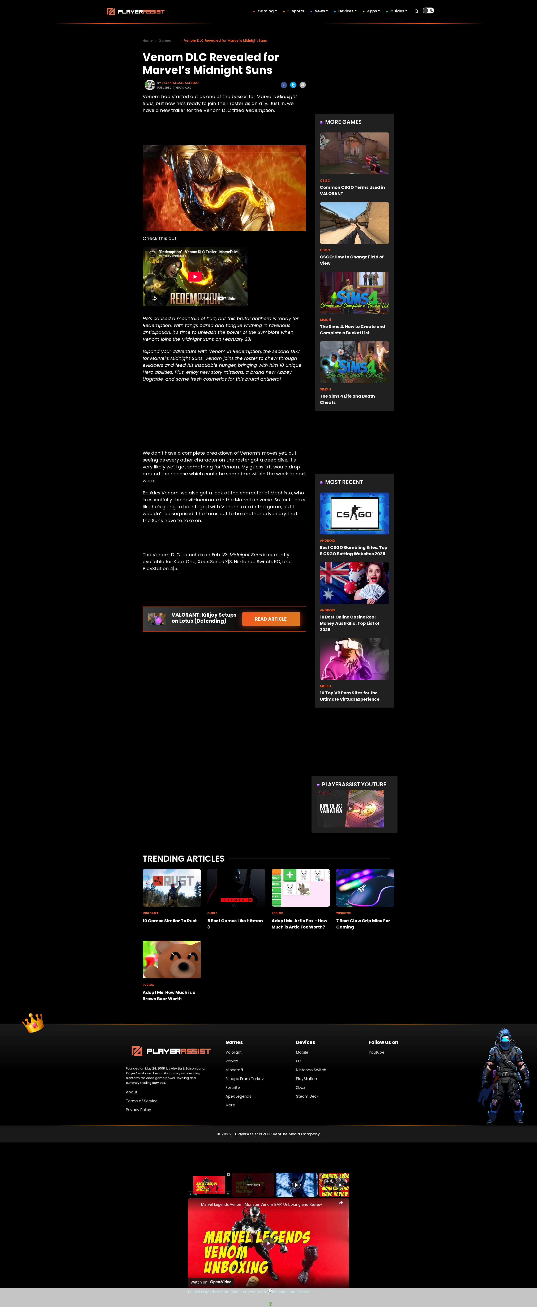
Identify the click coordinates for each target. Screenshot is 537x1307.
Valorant (233, 1052)
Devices (345, 11)
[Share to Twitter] (293, 85)
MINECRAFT (151, 913)
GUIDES (212, 913)
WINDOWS (343, 913)
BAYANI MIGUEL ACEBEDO (180, 83)
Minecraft (234, 1069)
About (131, 1092)
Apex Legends (238, 1096)
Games (165, 40)
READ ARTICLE (271, 619)
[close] (270, 1291)
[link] (194, 1204)
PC (298, 1061)
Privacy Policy (138, 1109)
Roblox (231, 1061)
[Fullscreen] (228, 1194)
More (230, 1105)
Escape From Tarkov (244, 1078)
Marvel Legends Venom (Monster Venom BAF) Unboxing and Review (261, 1204)
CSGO (325, 180)
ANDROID (327, 540)
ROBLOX (277, 913)
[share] (340, 1202)
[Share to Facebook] (284, 85)
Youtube (376, 1052)
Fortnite (232, 1087)
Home (148, 40)
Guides (397, 11)
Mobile (302, 1052)
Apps (372, 11)
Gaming (266, 11)
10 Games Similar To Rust (170, 921)
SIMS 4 (325, 319)
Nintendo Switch (311, 1069)
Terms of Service (142, 1100)
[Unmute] (195, 1194)
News (320, 11)
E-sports (295, 11)
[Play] (190, 1194)
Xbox (300, 1087)
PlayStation (306, 1078)
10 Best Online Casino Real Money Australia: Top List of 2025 (349, 623)
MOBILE (326, 686)
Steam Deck (307, 1096)
